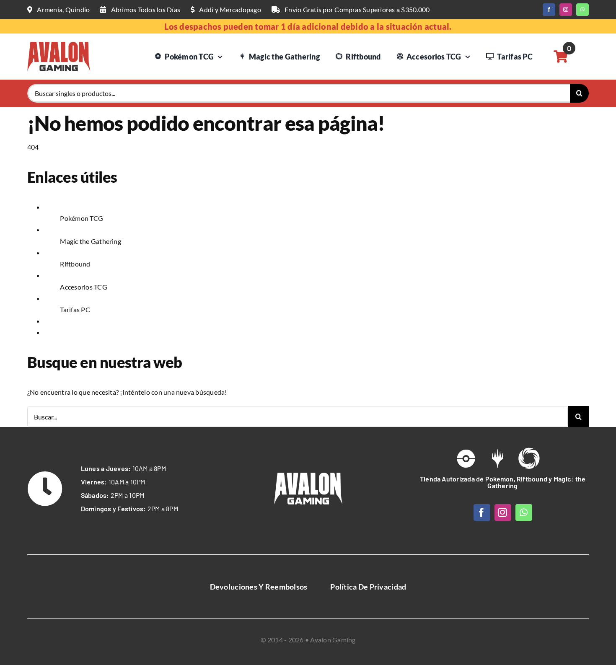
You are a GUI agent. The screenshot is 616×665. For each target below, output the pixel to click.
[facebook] (549, 9)
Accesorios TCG (83, 287)
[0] (561, 56)
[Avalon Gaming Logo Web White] (308, 476)
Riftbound (75, 264)
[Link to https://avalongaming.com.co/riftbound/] (528, 458)
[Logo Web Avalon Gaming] (58, 45)
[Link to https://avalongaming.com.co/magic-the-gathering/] (497, 458)
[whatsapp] (582, 9)
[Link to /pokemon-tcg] (466, 458)
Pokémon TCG (81, 218)
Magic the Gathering (90, 241)
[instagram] (565, 9)
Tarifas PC (75, 309)
